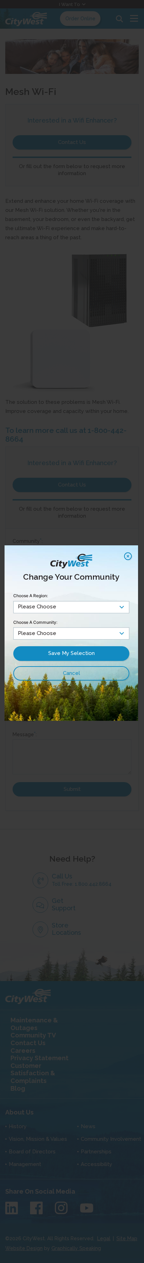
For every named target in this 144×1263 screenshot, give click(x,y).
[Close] (128, 556)
